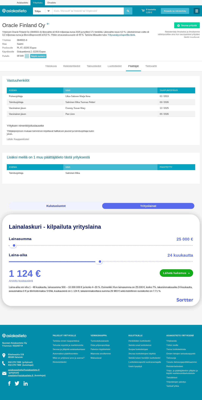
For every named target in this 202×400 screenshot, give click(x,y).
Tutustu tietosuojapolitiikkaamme (181, 362)
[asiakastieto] (17, 11)
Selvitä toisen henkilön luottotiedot (144, 358)
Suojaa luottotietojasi (138, 349)
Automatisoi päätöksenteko (65, 353)
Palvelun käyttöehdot (100, 349)
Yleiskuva (51, 66)
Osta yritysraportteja (100, 345)
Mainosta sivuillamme (101, 353)
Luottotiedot (115, 66)
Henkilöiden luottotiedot (139, 341)
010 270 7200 (20, 362)
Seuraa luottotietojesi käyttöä (142, 353)
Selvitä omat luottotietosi (140, 345)
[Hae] (128, 10)
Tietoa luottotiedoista (176, 349)
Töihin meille (172, 345)
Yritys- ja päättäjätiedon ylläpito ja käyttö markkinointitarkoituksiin (182, 372)
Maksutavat (96, 358)
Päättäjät (133, 66)
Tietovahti (151, 66)
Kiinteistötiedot (59, 362)
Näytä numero (38, 56)
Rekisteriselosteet (174, 366)
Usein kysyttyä (135, 366)
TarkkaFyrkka (172, 386)
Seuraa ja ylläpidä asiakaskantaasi (69, 349)
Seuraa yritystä (189, 25)
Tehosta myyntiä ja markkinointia (68, 345)
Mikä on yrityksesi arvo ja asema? (68, 358)
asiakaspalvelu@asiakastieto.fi (23, 370)
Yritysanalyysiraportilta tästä (121, 35)
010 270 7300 (20, 365)
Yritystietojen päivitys (176, 382)
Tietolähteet (171, 377)
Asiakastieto (22, 2)
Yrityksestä (171, 341)
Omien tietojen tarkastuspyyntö (180, 353)
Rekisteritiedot (71, 66)
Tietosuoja (171, 358)
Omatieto (51, 2)
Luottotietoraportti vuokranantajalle (145, 362)
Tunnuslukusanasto (100, 341)
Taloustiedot (94, 66)
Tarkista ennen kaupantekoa (66, 341)
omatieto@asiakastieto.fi (21, 375)
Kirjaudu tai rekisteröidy (175, 11)
